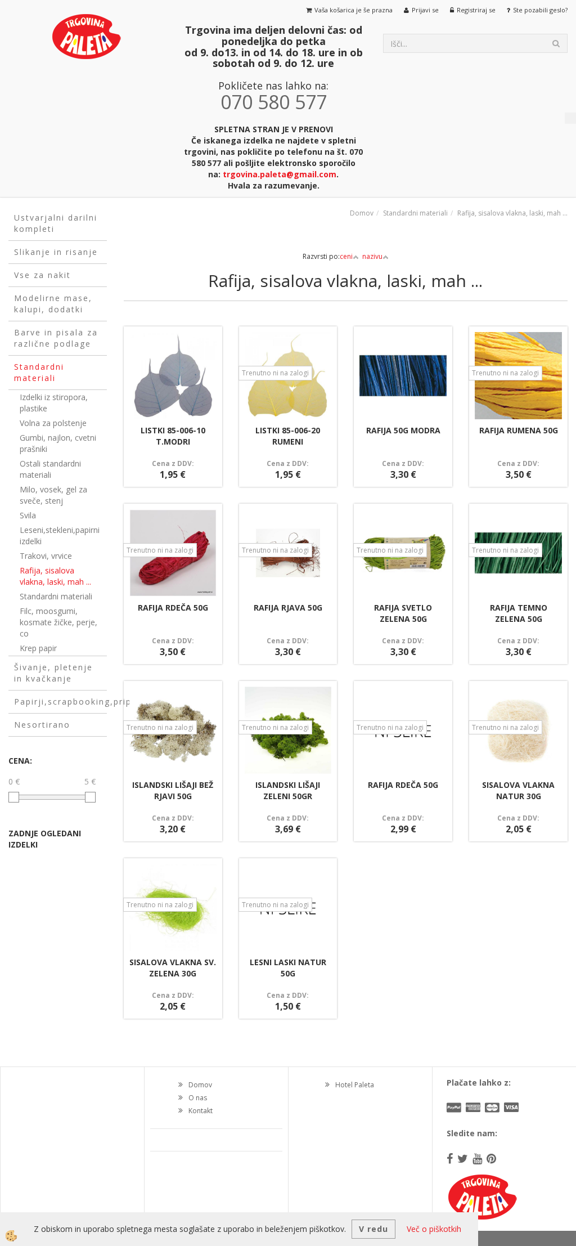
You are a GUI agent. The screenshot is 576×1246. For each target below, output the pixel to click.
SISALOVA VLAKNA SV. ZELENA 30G (172, 968)
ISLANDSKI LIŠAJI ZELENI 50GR (287, 790)
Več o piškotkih (434, 1228)
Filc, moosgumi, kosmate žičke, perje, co (58, 622)
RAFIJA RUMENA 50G (518, 430)
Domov (362, 213)
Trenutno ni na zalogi (275, 373)
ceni (346, 256)
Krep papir (38, 648)
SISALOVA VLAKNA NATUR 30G (518, 790)
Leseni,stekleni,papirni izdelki (60, 535)
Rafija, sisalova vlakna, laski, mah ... (55, 576)
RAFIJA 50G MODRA (403, 430)
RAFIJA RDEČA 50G (173, 607)
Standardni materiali (56, 596)
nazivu (372, 256)
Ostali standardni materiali (50, 469)
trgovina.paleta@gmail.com (279, 174)
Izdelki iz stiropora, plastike (54, 403)
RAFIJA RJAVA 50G (288, 607)
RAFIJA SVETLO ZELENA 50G (403, 613)
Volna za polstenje (53, 423)
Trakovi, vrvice (46, 555)
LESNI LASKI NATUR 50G (288, 968)
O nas (197, 1097)
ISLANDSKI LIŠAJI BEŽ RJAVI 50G (172, 790)
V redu (373, 1228)
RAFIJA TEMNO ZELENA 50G (518, 613)
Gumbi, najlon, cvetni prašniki (58, 443)
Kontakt (200, 1110)
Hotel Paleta (354, 1085)
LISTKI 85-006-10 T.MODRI (173, 436)
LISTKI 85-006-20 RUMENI (287, 436)
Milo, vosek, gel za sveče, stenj (53, 495)
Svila (28, 515)
